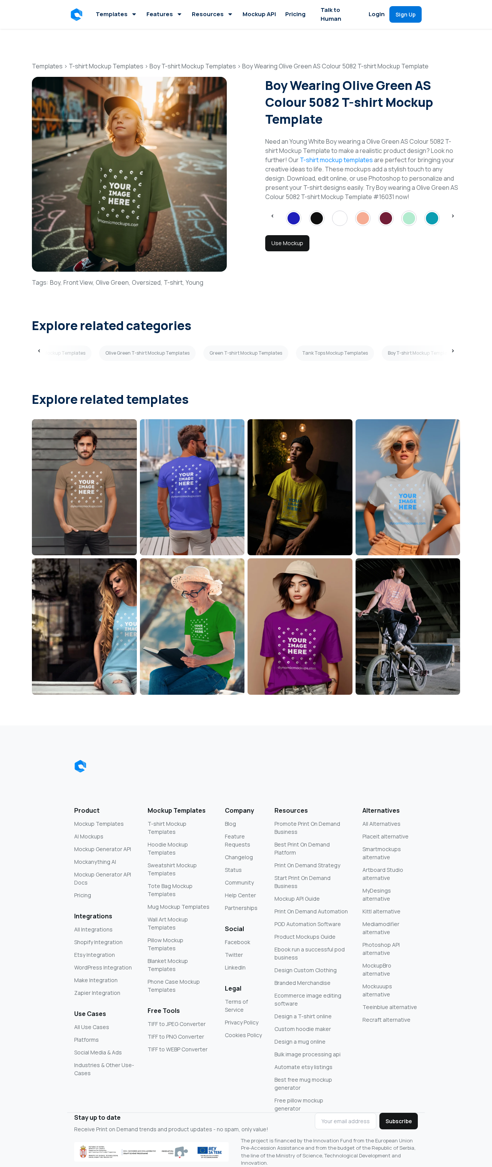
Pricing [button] (295, 14)
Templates (112, 14)
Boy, (56, 282)
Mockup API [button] (259, 14)
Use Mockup (287, 243)
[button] (77, 14)
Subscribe (399, 1121)
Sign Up (406, 14)
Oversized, (147, 282)
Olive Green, (113, 282)
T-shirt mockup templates (336, 160)
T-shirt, (174, 282)
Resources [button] (208, 14)
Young (194, 282)
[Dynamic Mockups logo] (80, 766)
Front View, (78, 282)
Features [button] (159, 14)
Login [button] (377, 14)
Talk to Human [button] (331, 14)
